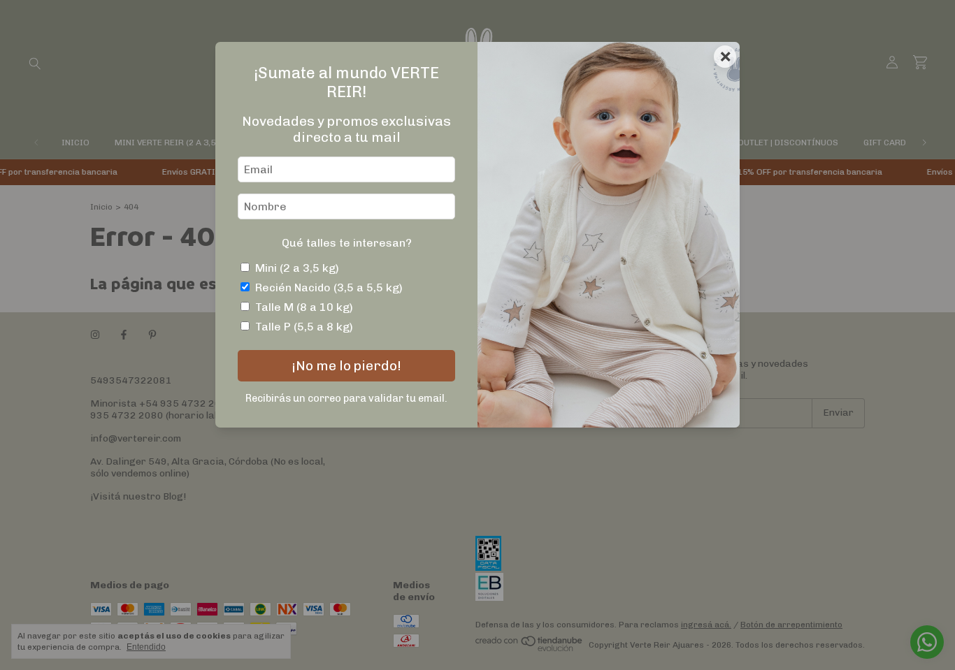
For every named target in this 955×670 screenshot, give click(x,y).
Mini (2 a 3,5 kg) (297, 268)
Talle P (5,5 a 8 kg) (304, 326)
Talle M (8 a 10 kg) (304, 307)
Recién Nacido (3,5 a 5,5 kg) (329, 287)
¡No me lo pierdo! (346, 366)
